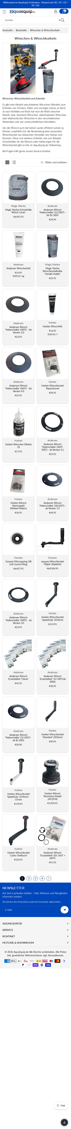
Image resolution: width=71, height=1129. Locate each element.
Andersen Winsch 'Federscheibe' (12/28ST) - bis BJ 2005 (52, 212)
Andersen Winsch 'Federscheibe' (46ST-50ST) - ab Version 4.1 (52, 447)
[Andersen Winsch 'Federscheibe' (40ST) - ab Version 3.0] (18, 595)
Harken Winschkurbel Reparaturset (52, 387)
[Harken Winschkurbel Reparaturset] (53, 363)
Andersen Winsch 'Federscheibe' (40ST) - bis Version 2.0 (18, 330)
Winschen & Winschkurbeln (45, 30)
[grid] (7, 162)
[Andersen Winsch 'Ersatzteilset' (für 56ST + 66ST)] (53, 830)
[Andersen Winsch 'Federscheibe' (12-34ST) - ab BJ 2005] (18, 712)
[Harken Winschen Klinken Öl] (18, 422)
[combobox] (35, 20)
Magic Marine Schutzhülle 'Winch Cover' (18, 211)
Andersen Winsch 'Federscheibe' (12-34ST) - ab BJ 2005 (18, 737)
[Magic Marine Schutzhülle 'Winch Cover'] (18, 187)
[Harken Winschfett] (53, 304)
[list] (14, 162)
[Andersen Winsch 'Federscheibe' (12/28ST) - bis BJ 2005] (53, 187)
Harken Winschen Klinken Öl (18, 446)
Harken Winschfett (52, 326)
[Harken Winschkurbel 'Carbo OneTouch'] (18, 830)
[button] (5, 12)
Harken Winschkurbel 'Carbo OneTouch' (18, 854)
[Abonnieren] (65, 909)
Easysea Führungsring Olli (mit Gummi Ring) (18, 563)
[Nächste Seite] (48, 878)
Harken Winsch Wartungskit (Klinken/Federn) (18, 506)
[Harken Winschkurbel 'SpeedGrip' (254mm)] (53, 595)
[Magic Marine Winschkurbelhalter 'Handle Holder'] (53, 246)
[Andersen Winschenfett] (18, 246)
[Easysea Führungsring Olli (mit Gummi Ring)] (18, 539)
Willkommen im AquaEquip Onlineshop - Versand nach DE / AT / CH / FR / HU (35, 4)
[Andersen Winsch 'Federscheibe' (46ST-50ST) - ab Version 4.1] (53, 422)
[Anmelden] (55, 11)
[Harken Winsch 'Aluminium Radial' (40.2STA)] (53, 771)
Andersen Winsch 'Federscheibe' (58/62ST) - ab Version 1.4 (52, 506)
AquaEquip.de (21, 952)
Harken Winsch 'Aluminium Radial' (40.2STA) (52, 796)
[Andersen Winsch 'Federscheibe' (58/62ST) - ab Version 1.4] (53, 480)
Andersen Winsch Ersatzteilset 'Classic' (18, 677)
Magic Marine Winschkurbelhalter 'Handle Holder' (52, 271)
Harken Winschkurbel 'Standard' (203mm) (52, 736)
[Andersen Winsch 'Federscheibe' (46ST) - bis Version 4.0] (18, 363)
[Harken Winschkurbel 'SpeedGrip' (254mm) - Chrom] (18, 771)
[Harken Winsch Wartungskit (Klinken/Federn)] (18, 480)
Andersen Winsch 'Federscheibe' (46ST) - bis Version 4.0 (18, 388)
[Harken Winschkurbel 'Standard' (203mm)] (53, 712)
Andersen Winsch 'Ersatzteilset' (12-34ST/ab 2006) (52, 679)
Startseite (7, 30)
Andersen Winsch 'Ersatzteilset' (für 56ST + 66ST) (52, 855)
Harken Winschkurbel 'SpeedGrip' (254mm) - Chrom (18, 797)
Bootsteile (21, 30)
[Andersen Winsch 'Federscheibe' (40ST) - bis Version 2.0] (18, 305)
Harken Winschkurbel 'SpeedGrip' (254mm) (52, 618)
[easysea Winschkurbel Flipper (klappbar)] (53, 539)
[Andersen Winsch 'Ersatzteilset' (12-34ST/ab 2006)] (53, 654)
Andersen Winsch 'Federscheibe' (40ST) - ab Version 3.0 (18, 620)
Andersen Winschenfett (18, 268)
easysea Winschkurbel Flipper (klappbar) (52, 563)
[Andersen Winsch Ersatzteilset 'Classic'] (18, 654)
